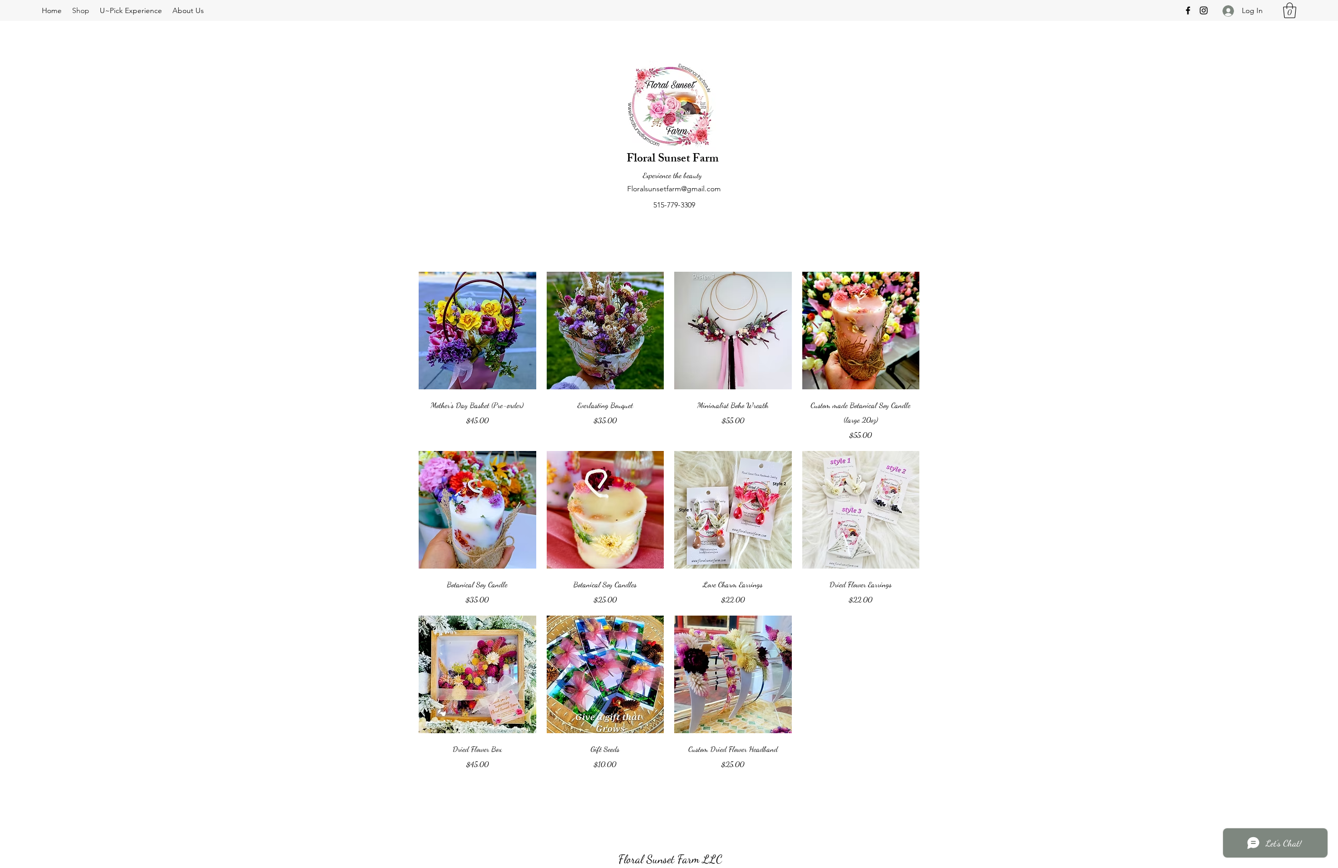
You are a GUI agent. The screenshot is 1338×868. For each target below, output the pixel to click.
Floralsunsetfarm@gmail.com (674, 188)
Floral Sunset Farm (673, 159)
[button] (1289, 10)
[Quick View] (477, 330)
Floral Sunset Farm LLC (670, 859)
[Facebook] (1188, 10)
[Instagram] (1203, 10)
